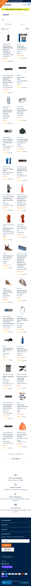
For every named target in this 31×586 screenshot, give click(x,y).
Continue (15, 295)
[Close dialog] (29, 282)
